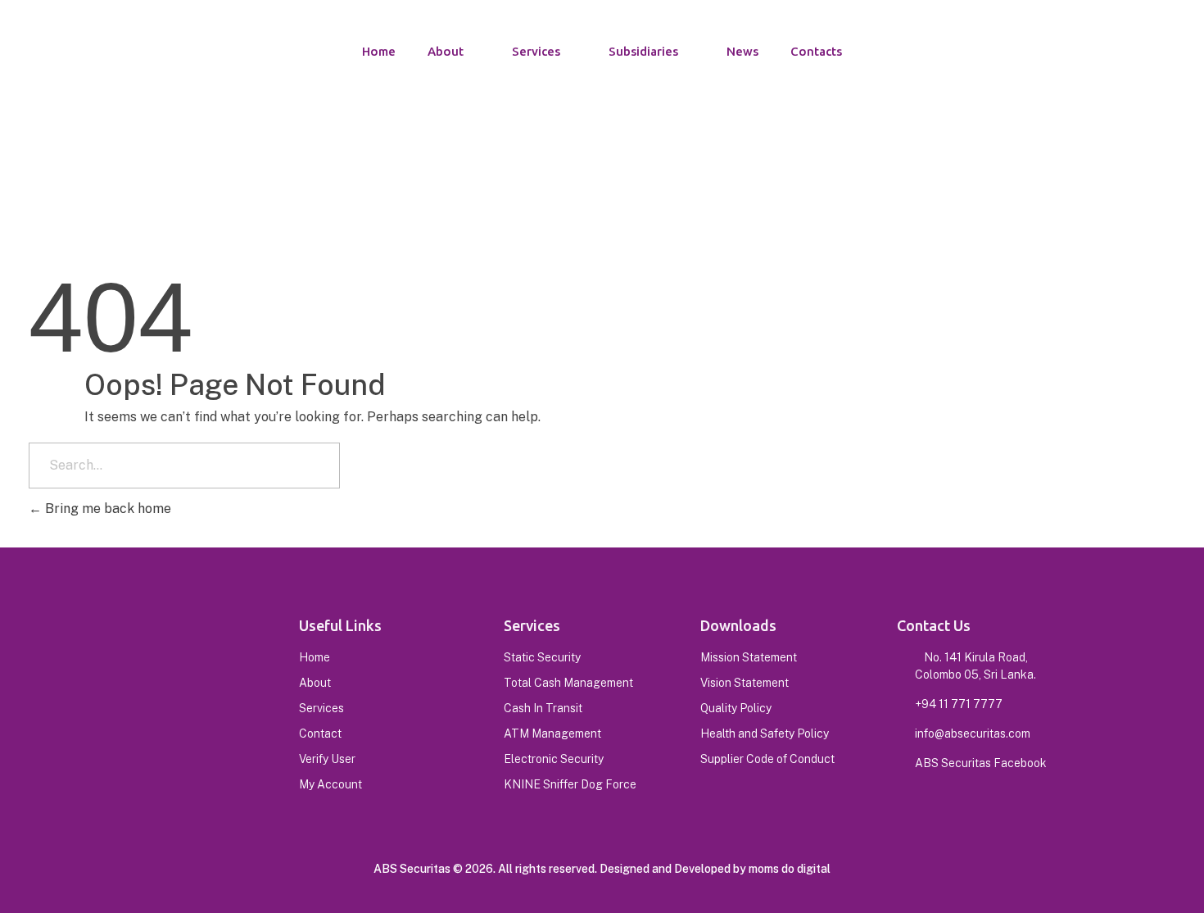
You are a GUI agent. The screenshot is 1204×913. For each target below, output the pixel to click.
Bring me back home (106, 508)
